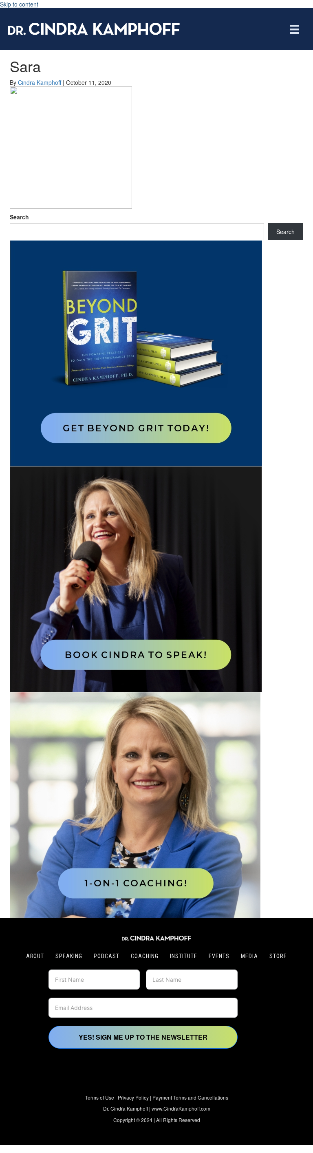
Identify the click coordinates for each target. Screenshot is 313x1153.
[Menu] (294, 29)
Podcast (106, 956)
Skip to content (19, 4)
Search (19, 217)
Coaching (145, 956)
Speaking (68, 956)
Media (249, 956)
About (35, 956)
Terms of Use (99, 1097)
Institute (183, 956)
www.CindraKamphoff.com (181, 1108)
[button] (131, 1078)
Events (219, 956)
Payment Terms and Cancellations (190, 1097)
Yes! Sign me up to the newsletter (143, 1037)
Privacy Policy (133, 1097)
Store (278, 956)
